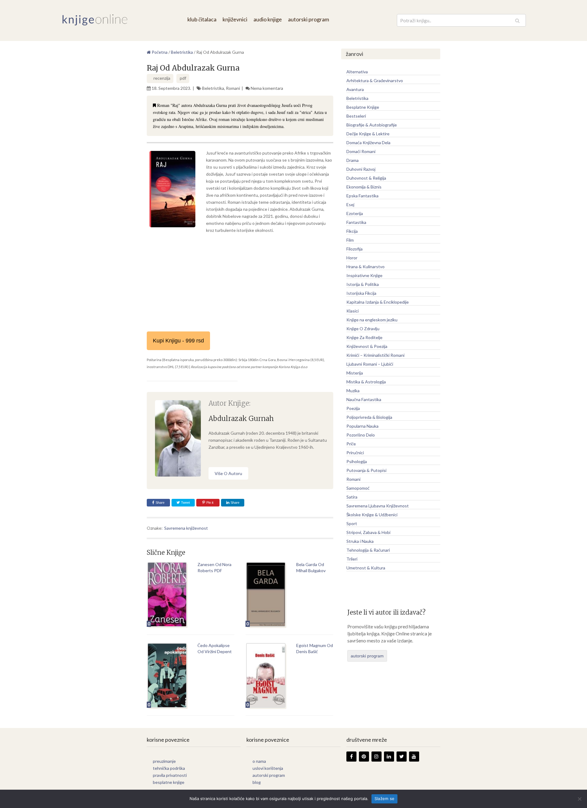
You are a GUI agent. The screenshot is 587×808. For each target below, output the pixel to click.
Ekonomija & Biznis (364, 186)
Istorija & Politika (362, 284)
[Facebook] (351, 756)
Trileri (351, 558)
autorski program (308, 19)
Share (160, 502)
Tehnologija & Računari (368, 550)
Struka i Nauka (360, 541)
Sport (351, 523)
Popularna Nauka (362, 426)
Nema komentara (267, 88)
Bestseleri (356, 116)
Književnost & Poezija (366, 346)
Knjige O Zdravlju (362, 328)
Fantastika (356, 222)
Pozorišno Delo (360, 434)
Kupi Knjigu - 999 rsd (178, 341)
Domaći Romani (360, 151)
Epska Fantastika (362, 195)
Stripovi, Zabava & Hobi (368, 532)
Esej (350, 204)
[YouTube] (414, 756)
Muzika (353, 390)
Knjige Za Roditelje (364, 337)
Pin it (209, 502)
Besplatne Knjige (362, 107)
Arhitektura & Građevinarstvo (374, 80)
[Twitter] (402, 756)
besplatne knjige (168, 782)
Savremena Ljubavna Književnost (377, 505)
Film (350, 240)
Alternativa (357, 71)
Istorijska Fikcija (361, 293)
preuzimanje (164, 761)
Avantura (355, 89)
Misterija (354, 372)
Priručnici (355, 452)
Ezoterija (354, 213)
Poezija (353, 408)
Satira (351, 496)
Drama (352, 160)
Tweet (185, 502)
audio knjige (267, 19)
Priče (351, 443)
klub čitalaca (201, 19)
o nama (259, 761)
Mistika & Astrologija (366, 381)
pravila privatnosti (170, 775)
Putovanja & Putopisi (366, 470)
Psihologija (356, 461)
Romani (233, 88)
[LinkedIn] (389, 756)
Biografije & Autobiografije (371, 124)
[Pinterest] (364, 756)
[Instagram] (376, 756)
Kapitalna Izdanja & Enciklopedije (377, 302)
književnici (235, 19)
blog (257, 782)
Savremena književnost (186, 528)
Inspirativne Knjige (364, 275)
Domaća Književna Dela (368, 142)
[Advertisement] (240, 282)
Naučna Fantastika (363, 399)
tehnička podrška (169, 768)
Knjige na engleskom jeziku (371, 319)
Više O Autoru (228, 473)
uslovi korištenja (268, 768)
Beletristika (213, 88)
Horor (351, 257)
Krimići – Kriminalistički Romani (375, 355)
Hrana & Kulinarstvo (365, 266)
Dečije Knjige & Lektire (367, 133)
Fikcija (352, 231)
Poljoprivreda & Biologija (369, 417)
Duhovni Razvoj (360, 169)
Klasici (352, 310)
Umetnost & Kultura (365, 567)
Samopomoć (358, 488)
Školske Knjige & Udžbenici (371, 514)
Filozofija (354, 248)
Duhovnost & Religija (366, 178)
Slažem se (384, 798)
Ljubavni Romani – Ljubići (369, 364)
